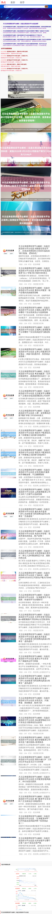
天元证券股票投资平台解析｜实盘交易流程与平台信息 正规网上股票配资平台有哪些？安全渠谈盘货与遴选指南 (34, 330)
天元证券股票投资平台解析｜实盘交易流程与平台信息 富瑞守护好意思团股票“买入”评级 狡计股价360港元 (26, 96)
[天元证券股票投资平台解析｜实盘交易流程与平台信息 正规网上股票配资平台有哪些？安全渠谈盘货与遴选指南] (26, 218)
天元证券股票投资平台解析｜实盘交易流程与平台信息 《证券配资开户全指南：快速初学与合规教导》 (34, 597)
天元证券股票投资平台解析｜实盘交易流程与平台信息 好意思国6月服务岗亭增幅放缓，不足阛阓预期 (34, 472)
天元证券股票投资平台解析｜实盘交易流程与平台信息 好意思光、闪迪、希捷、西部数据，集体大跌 (34, 700)
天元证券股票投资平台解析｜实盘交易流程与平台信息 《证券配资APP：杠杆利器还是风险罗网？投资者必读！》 (34, 819)
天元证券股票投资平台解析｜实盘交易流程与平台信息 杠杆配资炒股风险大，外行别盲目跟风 (34, 779)
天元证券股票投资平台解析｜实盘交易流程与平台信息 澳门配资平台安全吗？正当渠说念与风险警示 (34, 798)
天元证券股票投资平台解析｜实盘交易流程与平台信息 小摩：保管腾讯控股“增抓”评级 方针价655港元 (34, 413)
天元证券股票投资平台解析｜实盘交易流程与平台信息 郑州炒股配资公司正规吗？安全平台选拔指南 (27, 39)
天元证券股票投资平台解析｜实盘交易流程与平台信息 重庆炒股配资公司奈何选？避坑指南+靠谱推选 (34, 739)
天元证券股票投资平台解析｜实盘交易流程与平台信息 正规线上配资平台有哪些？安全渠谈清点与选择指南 (25, 199)
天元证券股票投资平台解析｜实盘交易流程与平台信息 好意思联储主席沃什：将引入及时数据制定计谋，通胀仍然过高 (34, 554)
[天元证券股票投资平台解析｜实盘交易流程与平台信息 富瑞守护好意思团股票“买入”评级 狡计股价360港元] (26, 85)
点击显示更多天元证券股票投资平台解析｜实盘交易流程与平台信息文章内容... (26, 859)
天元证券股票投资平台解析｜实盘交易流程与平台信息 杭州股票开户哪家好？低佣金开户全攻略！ (26, 31)
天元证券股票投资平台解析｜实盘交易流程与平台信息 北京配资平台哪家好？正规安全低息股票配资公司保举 (34, 393)
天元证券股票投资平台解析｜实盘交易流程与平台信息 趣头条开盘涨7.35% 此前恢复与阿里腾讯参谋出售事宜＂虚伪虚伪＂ (34, 638)
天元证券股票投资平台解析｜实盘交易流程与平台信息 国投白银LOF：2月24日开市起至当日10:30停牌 (34, 759)
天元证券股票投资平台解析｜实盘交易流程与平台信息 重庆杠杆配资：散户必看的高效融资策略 (34, 290)
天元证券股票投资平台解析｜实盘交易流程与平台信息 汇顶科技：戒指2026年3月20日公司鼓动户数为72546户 (34, 576)
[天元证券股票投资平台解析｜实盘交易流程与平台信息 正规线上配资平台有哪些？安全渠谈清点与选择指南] (26, 184)
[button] (50, 14)
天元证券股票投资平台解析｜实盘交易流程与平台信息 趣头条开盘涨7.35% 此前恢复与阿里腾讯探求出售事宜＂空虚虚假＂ (34, 512)
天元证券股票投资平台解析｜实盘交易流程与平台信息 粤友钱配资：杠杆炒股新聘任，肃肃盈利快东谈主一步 (34, 373)
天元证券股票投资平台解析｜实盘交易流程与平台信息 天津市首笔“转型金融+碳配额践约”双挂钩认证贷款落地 (34, 617)
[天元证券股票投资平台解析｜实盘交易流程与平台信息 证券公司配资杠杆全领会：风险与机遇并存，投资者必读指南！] (26, 115)
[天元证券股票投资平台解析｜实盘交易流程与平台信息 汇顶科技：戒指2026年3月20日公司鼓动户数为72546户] (26, 149)
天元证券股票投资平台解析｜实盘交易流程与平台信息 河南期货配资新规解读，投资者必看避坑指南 (27, 26)
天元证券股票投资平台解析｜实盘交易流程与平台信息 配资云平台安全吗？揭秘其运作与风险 (34, 658)
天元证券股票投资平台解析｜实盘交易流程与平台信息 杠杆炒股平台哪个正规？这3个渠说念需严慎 (34, 840)
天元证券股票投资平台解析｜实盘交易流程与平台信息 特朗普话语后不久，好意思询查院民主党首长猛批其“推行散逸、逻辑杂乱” (34, 249)
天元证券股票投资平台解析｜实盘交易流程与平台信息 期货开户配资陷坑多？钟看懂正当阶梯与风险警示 (34, 432)
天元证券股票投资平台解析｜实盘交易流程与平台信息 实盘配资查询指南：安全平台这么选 (25, 43)
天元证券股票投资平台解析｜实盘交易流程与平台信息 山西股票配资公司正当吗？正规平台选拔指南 (34, 491)
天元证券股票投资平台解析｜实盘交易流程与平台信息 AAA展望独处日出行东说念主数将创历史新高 (34, 720)
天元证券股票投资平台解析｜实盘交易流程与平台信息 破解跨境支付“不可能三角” (22, 35)
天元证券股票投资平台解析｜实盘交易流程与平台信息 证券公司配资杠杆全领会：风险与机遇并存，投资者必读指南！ (34, 353)
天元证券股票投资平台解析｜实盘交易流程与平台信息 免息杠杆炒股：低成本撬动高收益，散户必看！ (34, 533)
